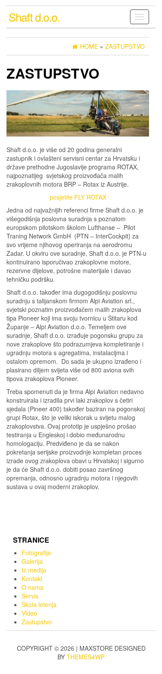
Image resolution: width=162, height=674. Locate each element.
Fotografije (36, 552)
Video (29, 613)
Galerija (32, 561)
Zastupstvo (37, 621)
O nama (33, 587)
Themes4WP (86, 656)
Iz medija (34, 570)
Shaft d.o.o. (34, 17)
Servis (30, 595)
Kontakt (32, 578)
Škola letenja (39, 604)
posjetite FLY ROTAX (78, 197)
